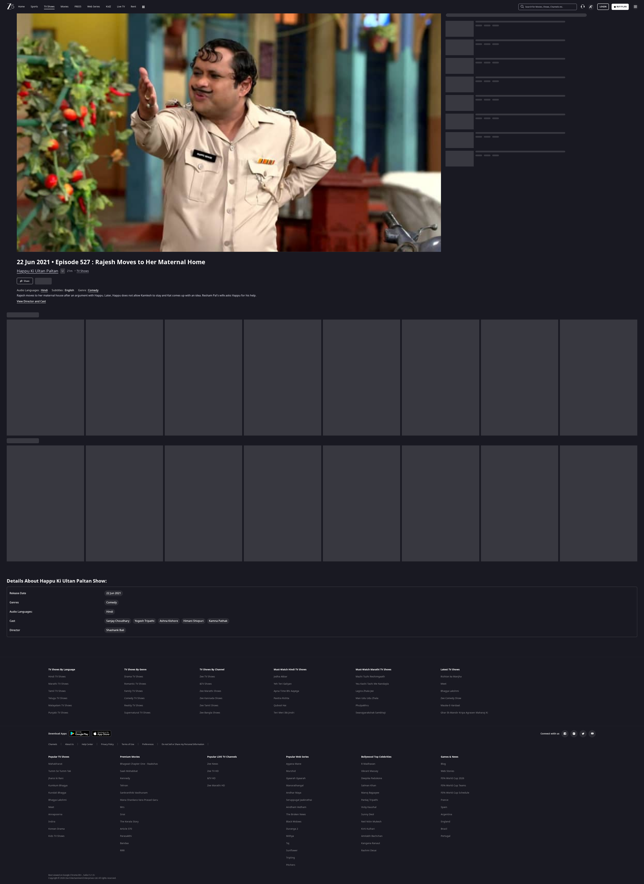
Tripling (290, 857)
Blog (443, 764)
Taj (287, 843)
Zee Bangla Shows (210, 712)
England (445, 821)
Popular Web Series (297, 757)
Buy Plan (622, 6)
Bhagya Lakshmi (450, 691)
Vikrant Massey (369, 771)
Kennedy (125, 778)
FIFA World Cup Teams (453, 785)
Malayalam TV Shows (60, 705)
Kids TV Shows (56, 836)
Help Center (87, 744)
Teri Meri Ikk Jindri (284, 712)
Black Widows (293, 821)
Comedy (93, 290)
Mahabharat (55, 764)
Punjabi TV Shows (58, 712)
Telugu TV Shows (57, 698)
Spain (444, 807)
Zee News (212, 764)
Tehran (124, 785)
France (444, 800)
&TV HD (211, 778)
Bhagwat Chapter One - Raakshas (139, 764)
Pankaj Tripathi (369, 800)
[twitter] (583, 733)
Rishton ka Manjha (451, 676)
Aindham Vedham (296, 807)
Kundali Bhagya (57, 793)
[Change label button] (591, 7)
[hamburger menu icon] (635, 6)
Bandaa (124, 843)
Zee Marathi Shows (210, 691)
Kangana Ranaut (370, 843)
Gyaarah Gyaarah (296, 778)
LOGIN (603, 6)
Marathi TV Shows (58, 684)
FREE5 (78, 7)
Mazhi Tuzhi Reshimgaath (370, 676)
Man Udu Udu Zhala (367, 698)
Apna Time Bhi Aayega (286, 691)
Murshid (291, 771)
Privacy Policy (107, 744)
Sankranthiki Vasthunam (134, 793)
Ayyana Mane (293, 764)
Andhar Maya (293, 793)
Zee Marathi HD (216, 785)
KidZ (108, 7)
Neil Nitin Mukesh (371, 821)
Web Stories (447, 771)
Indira (51, 821)
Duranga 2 (292, 829)
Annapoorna (55, 814)
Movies (65, 7)
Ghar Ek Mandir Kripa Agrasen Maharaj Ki (464, 712)
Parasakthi (126, 836)
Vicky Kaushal (368, 807)
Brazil (444, 829)
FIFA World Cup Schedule (455, 793)
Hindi (44, 290)
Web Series (93, 7)
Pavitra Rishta (281, 698)
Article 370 (126, 829)
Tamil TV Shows (57, 691)
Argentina (446, 814)
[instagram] (574, 733)
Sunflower (292, 850)
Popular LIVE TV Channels (222, 757)
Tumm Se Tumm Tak (59, 771)
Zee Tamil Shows (209, 705)
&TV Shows (206, 684)
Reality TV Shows (133, 705)
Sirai (122, 814)
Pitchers (290, 865)
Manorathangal (295, 785)
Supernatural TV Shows (137, 712)
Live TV (121, 7)
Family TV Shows (133, 691)
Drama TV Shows (133, 676)
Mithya (290, 836)
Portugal (445, 836)
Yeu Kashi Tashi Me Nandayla (372, 684)
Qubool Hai (280, 705)
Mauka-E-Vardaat (450, 705)
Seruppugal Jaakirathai (299, 800)
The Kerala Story (129, 821)
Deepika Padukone (371, 778)
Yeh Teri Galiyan (283, 684)
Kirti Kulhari (368, 829)
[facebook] (564, 733)
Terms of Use (128, 744)
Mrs (122, 807)
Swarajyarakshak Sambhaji (371, 712)
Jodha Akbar (280, 676)
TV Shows (49, 7)
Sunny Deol (367, 814)
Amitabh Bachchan (372, 836)
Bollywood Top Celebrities (376, 757)
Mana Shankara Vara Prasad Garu (139, 800)
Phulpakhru (362, 705)
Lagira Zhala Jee (365, 691)
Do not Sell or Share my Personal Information (183, 744)
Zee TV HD (213, 771)
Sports (34, 7)
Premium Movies (130, 757)
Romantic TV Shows (135, 684)
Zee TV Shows (207, 676)
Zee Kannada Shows (211, 698)
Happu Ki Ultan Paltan (37, 271)
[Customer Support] (582, 7)
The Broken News (296, 814)
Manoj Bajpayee (370, 793)
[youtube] (592, 733)
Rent (133, 7)
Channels (52, 744)
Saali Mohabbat (129, 771)
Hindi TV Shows (57, 676)
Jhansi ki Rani (55, 778)
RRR (122, 850)
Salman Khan (368, 785)
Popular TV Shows (58, 757)
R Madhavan (368, 764)
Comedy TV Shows (134, 698)
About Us (69, 744)
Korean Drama (56, 829)
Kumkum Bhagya (58, 785)
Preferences (148, 744)
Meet (443, 684)
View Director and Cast (31, 301)
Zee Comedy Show (451, 698)
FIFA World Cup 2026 (452, 778)
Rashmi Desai (368, 850)
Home (21, 7)
